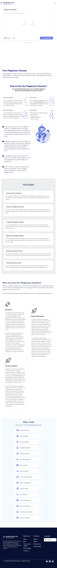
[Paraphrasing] (7, 3)
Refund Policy (37, 546)
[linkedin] (50, 561)
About (25, 539)
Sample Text (24, 24)
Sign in (35, 539)
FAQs (35, 541)
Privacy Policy (27, 548)
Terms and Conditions (27, 545)
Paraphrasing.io (16, 561)
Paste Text (33, 24)
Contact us (26, 551)
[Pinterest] (53, 561)
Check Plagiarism (46, 38)
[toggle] (55, 3)
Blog (24, 541)
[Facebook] (47, 561)
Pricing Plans (37, 544)
